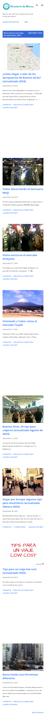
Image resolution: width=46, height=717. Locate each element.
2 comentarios (19, 527)
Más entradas (37, 713)
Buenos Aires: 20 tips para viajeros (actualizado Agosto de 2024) (23, 430)
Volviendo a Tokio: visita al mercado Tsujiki (20, 323)
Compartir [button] (7, 105)
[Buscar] (37, 4)
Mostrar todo (35, 33)
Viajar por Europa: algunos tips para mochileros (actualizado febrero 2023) (22, 502)
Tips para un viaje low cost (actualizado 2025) (20, 571)
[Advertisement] (23, 134)
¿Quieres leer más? (10, 108)
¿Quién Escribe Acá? (11, 22)
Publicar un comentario (23, 105)
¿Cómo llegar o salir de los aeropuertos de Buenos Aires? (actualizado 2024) (22, 77)
